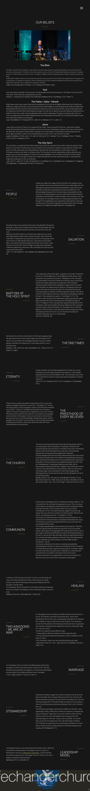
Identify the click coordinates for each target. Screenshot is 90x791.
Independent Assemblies (30, 753)
